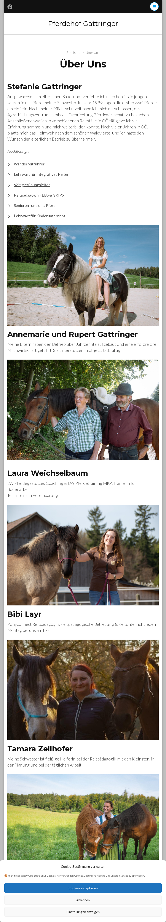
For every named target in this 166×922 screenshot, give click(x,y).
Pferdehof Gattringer (83, 23)
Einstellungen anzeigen (83, 912)
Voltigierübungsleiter (32, 184)
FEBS (44, 195)
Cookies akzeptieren (83, 888)
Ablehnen (83, 900)
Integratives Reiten (52, 174)
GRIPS (58, 195)
